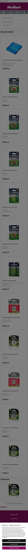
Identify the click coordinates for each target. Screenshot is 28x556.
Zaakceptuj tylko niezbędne (14, 540)
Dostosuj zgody (14, 544)
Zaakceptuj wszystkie (14, 547)
